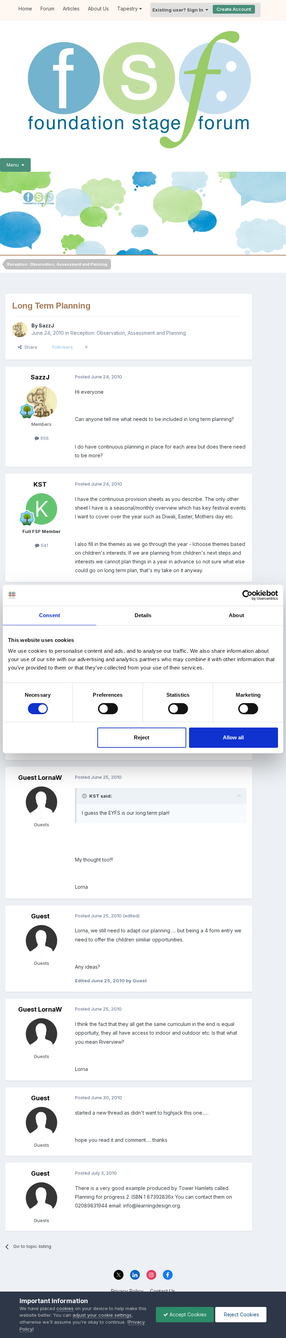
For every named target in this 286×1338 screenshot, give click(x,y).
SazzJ (46, 325)
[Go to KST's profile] (41, 509)
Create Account (234, 9)
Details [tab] (143, 615)
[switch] (108, 708)
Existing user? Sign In (178, 10)
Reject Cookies (241, 1314)
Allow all (233, 737)
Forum (47, 9)
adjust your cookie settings (102, 1315)
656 (44, 438)
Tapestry (128, 9)
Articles (71, 9)
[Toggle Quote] (85, 796)
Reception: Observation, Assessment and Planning (128, 333)
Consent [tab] (49, 615)
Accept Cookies (187, 1314)
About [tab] (236, 615)
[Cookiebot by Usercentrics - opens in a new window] (247, 595)
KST (40, 484)
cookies (65, 1308)
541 (43, 545)
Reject (141, 737)
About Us (98, 9)
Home (25, 9)
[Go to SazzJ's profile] (20, 329)
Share (29, 347)
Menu (14, 165)
